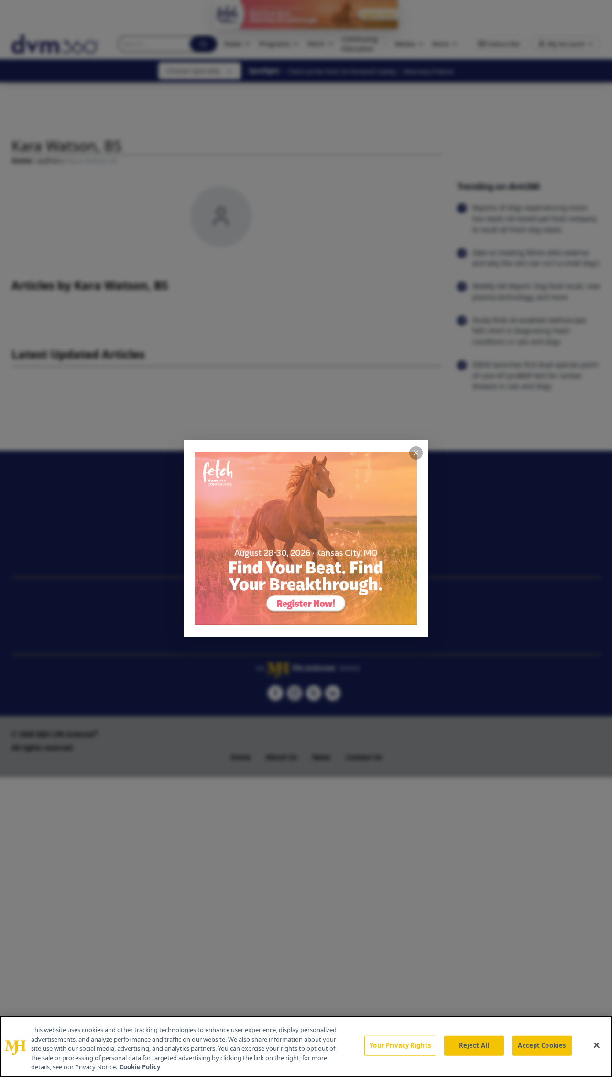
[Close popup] (416, 453)
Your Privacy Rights (400, 1045)
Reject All (474, 1045)
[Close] (596, 1045)
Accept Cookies (542, 1045)
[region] (306, 1046)
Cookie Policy (140, 1067)
